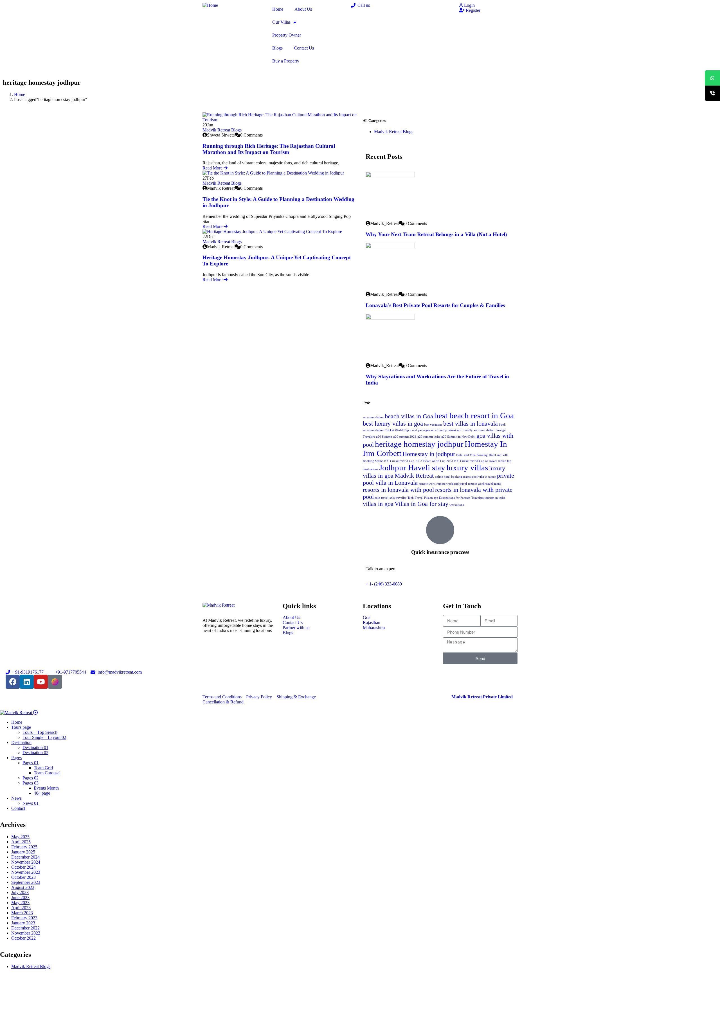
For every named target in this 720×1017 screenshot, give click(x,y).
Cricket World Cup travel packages (407, 430)
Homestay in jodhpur (428, 454)
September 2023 (25, 882)
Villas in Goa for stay (421, 503)
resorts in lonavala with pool (398, 489)
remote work (427, 483)
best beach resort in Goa (474, 415)
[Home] (210, 5)
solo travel (381, 497)
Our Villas (281, 22)
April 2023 (21, 907)
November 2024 (25, 862)
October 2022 (23, 938)
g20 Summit (384, 436)
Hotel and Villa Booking (472, 455)
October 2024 (23, 867)
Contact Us (304, 48)
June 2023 (20, 897)
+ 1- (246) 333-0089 (384, 584)
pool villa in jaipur (484, 476)
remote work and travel (451, 483)
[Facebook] (13, 682)
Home (277, 9)
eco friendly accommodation (475, 430)
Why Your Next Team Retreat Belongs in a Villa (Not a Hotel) (436, 234)
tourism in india (495, 497)
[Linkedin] (27, 682)
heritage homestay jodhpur (419, 443)
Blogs (277, 48)
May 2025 (20, 836)
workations (456, 504)
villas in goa (378, 503)
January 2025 (23, 852)
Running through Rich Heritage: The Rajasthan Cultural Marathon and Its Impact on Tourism (268, 149)
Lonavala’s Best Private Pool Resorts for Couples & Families (435, 305)
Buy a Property (285, 61)
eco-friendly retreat (443, 430)
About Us (303, 9)
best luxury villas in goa (393, 423)
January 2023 (23, 922)
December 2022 (25, 928)
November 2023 (25, 872)
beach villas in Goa (409, 416)
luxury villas (467, 467)
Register (472, 10)
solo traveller (398, 497)
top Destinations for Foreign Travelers (458, 497)
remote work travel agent (484, 483)
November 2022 (25, 933)
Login (469, 5)
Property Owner (286, 35)
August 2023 (22, 887)
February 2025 (24, 846)
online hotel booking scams (453, 476)
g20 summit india (428, 436)
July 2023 (20, 892)
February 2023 (24, 917)
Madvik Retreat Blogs (222, 130)
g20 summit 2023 (404, 436)
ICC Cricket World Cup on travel (475, 460)
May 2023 (20, 902)
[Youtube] (41, 682)
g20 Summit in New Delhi (458, 436)
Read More (213, 168)
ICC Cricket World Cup (399, 460)
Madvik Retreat (414, 475)
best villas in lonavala (470, 423)
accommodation (373, 417)
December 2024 (25, 857)
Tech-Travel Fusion (420, 497)
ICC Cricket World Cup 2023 (434, 460)
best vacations (433, 424)
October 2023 (23, 877)
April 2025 (21, 841)
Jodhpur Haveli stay (412, 467)
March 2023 (22, 912)
